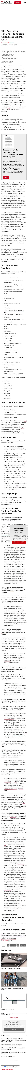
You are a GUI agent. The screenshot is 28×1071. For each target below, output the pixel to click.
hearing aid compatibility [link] (10, 788)
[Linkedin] (8, 945)
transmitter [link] (7, 905)
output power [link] (7, 889)
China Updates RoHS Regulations (8, 1057)
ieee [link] (12, 937)
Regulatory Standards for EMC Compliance (11, 968)
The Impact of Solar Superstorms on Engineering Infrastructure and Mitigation (13, 153)
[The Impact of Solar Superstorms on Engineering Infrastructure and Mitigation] (8, 141)
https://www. (5, 940)
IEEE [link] (16, 254)
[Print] (21, 945)
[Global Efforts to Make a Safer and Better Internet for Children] (14, 979)
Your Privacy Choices (12, 1066)
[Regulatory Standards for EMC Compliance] (14, 960)
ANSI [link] (13, 71)
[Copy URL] (24, 945)
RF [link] (22, 610)
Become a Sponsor (14, 1017)
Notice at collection (7, 1069)
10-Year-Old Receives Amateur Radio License (11, 1044)
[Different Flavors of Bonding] (14, 1001)
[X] (11, 945)
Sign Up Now (14, 1029)
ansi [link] (9, 940)
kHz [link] (18, 615)
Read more (6, 177)
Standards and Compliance (7, 42)
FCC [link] (5, 312)
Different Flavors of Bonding (7, 1009)
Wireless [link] (10, 521)
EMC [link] (2, 104)
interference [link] (21, 864)
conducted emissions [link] (17, 734)
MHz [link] (23, 568)
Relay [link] (14, 289)
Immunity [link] (4, 632)
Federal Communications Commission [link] (14, 310)
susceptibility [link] (7, 660)
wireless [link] (22, 547)
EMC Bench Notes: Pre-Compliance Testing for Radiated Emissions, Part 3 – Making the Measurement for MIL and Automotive (13, 1040)
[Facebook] (14, 945)
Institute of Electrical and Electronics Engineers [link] (13, 935)
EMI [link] (12, 718)
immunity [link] (14, 657)
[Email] (18, 945)
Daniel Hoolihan (13, 44)
